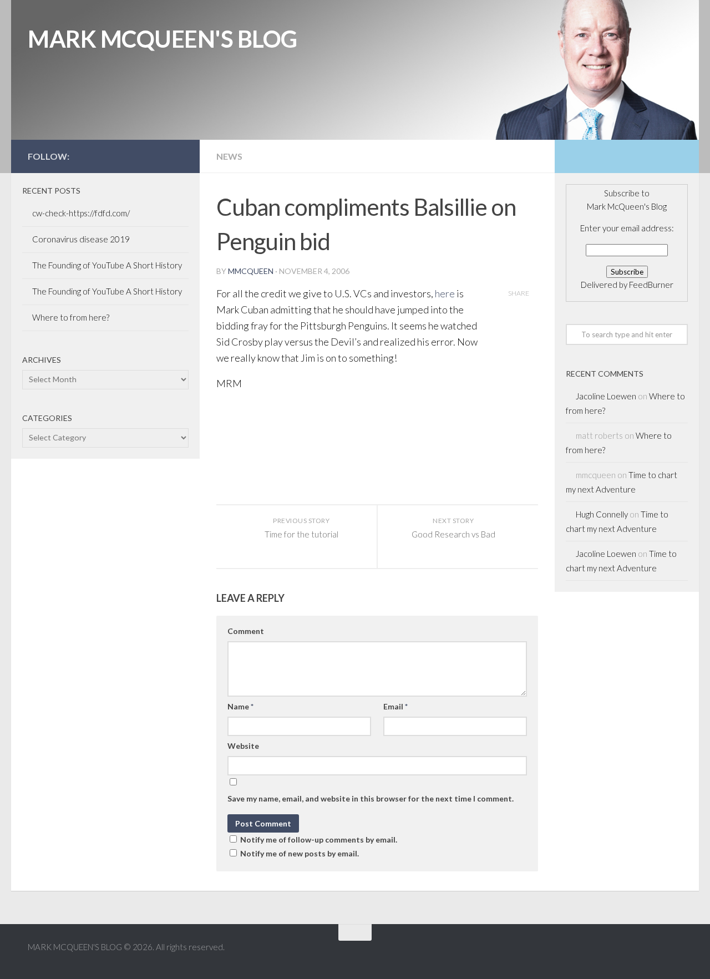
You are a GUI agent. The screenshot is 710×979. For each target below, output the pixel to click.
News (229, 156)
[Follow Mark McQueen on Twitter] (141, 156)
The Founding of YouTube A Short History (107, 265)
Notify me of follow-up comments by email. (318, 839)
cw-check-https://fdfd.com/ (81, 213)
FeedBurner (651, 285)
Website (243, 745)
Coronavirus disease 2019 (81, 239)
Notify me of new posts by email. (299, 853)
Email (395, 706)
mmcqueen (250, 271)
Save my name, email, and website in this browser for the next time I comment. (370, 798)
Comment (245, 631)
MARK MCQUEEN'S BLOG (162, 39)
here (445, 293)
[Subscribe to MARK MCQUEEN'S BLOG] (176, 156)
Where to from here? (70, 317)
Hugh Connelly (602, 514)
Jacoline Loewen (606, 396)
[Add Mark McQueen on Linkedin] (158, 156)
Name (240, 706)
